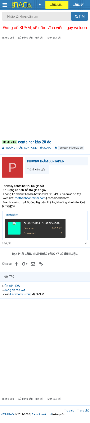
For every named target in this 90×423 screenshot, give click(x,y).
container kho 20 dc (71, 147)
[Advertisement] (45, 90)
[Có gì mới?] (39, 5)
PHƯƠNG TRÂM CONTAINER (21, 147)
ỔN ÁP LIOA (12, 286)
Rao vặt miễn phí (42, 414)
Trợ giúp (69, 410)
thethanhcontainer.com (30, 198)
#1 (86, 243)
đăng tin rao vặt (14, 290)
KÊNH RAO (7, 414)
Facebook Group (21, 294)
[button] (5, 4)
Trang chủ (83, 410)
